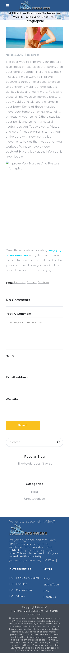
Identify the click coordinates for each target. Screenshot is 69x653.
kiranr (35, 55)
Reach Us (50, 597)
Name (10, 355)
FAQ (46, 590)
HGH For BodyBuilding (24, 578)
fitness (31, 282)
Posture (43, 282)
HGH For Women (20, 590)
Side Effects (52, 584)
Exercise (19, 282)
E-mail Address (17, 377)
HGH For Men (18, 584)
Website (12, 399)
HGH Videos (17, 596)
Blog (34, 491)
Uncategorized (34, 498)
